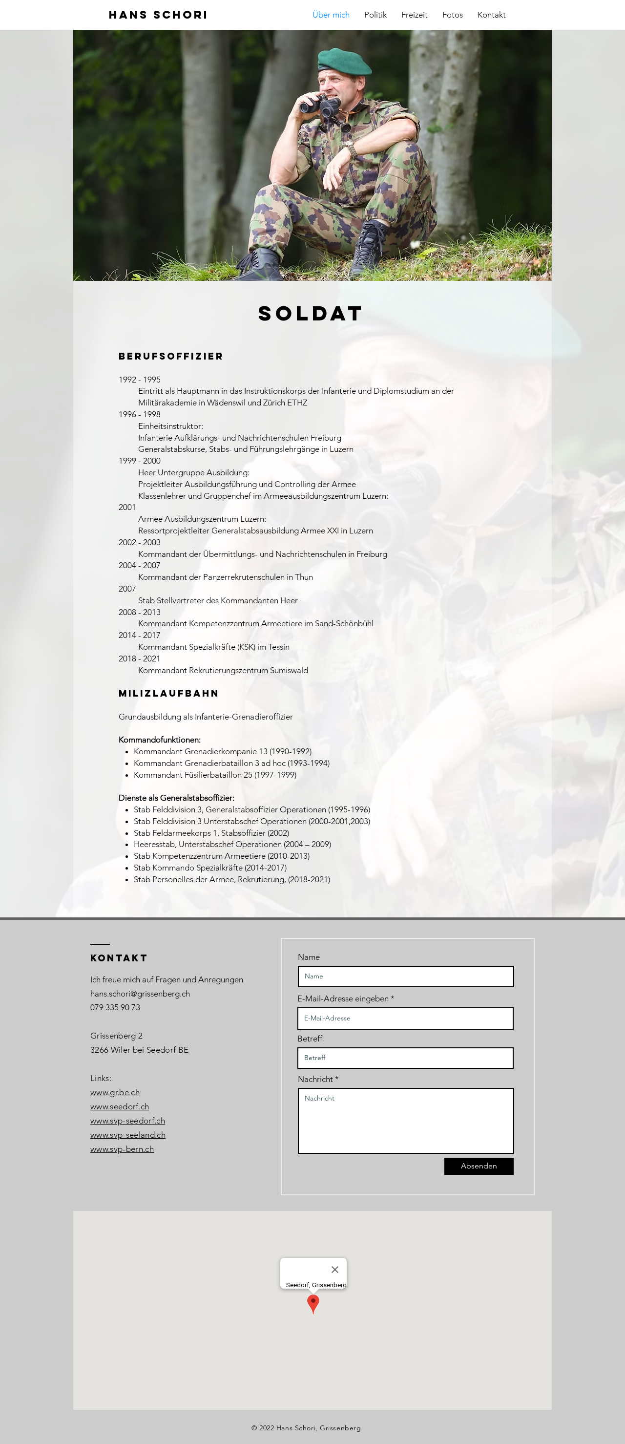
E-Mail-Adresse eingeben (343, 999)
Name (309, 957)
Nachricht (315, 1079)
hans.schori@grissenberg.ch (140, 993)
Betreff (309, 1039)
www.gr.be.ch (115, 1092)
